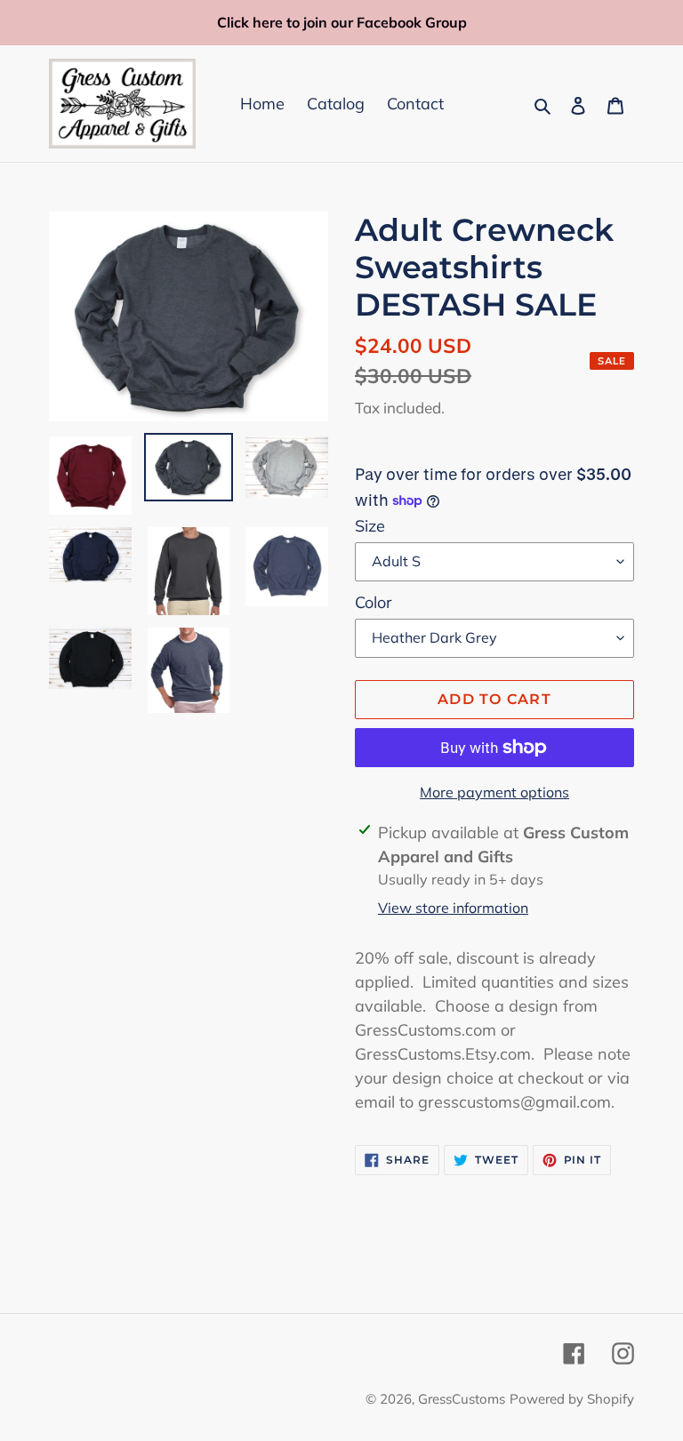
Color (373, 602)
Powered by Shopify (572, 1398)
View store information (453, 908)
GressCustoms (461, 1398)
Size (370, 526)
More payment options (494, 792)
